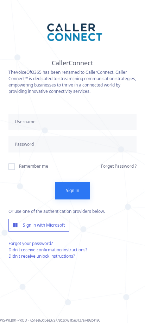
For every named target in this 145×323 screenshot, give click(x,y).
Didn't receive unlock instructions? (41, 256)
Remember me (33, 166)
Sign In (72, 190)
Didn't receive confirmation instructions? (47, 250)
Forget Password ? (119, 166)
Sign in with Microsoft (42, 225)
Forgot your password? (30, 243)
